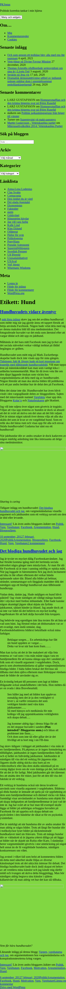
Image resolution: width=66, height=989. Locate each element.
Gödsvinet (13, 215)
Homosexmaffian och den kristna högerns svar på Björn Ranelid (36, 101)
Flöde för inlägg (16, 286)
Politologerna (15, 238)
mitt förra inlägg (11, 319)
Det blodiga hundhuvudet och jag (31, 551)
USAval (12, 261)
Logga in (12, 283)
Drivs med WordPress (12, 987)
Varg (3, 527)
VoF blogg (13, 264)
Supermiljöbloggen (18, 248)
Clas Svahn (14, 192)
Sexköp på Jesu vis (18, 74)
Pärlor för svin (15, 235)
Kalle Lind (13, 225)
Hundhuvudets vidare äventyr (28, 311)
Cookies (12, 39)
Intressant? (6, 523)
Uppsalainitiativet (17, 258)
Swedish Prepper (17, 251)
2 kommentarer (36, 543)
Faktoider (12, 208)
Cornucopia (14, 195)
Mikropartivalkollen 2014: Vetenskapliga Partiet (35, 126)
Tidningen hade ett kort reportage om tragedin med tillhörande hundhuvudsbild (30, 363)
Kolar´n (17, 400)
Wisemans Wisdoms (18, 267)
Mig (9, 32)
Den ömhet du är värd (20, 198)
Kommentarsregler (18, 36)
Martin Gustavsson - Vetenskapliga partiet (31, 122)
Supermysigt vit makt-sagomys (38, 119)
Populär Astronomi (18, 244)
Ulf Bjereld (13, 254)
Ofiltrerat (12, 231)
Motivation (40, 967)
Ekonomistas (14, 205)
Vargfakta (39, 397)
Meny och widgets (11, 17)
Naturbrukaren (35, 400)
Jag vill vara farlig (17, 221)
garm (10, 212)
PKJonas (5, 4)
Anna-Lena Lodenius (19, 189)
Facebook (26, 527)
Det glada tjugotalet (18, 202)
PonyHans (13, 241)
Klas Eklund (14, 228)
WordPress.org (15, 293)
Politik (59, 523)
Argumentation (42, 527)
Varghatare (13, 527)
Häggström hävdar (18, 218)
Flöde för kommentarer (20, 289)
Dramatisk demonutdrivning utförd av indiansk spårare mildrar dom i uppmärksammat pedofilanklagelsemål (34, 81)
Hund (55, 527)
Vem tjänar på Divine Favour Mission (29, 61)
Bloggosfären (8, 530)
